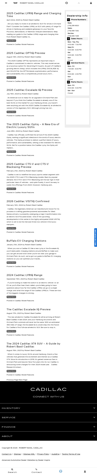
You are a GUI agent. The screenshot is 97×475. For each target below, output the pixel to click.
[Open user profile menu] (85, 471)
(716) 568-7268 (73, 36)
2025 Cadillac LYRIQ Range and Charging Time (34, 15)
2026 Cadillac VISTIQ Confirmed (28, 201)
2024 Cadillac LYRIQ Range (25, 275)
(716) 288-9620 (73, 25)
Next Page (23, 380)
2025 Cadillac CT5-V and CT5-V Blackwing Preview (28, 165)
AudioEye (55, 454)
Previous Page (12, 380)
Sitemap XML (29, 454)
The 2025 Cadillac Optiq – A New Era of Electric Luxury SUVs (33, 126)
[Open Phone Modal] (67, 3)
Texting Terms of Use (71, 454)
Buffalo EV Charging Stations (26, 240)
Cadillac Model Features (24, 44)
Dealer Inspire (44, 460)
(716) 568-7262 (73, 31)
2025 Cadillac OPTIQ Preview (26, 53)
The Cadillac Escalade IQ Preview (29, 309)
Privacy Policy (43, 454)
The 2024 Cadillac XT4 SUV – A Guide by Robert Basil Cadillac (33, 345)
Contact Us (6, 454)
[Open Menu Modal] (6, 3)
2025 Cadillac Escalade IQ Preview (29, 90)
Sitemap (17, 454)
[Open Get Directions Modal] (79, 3)
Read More (11, 41)
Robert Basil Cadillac (31, 20)
